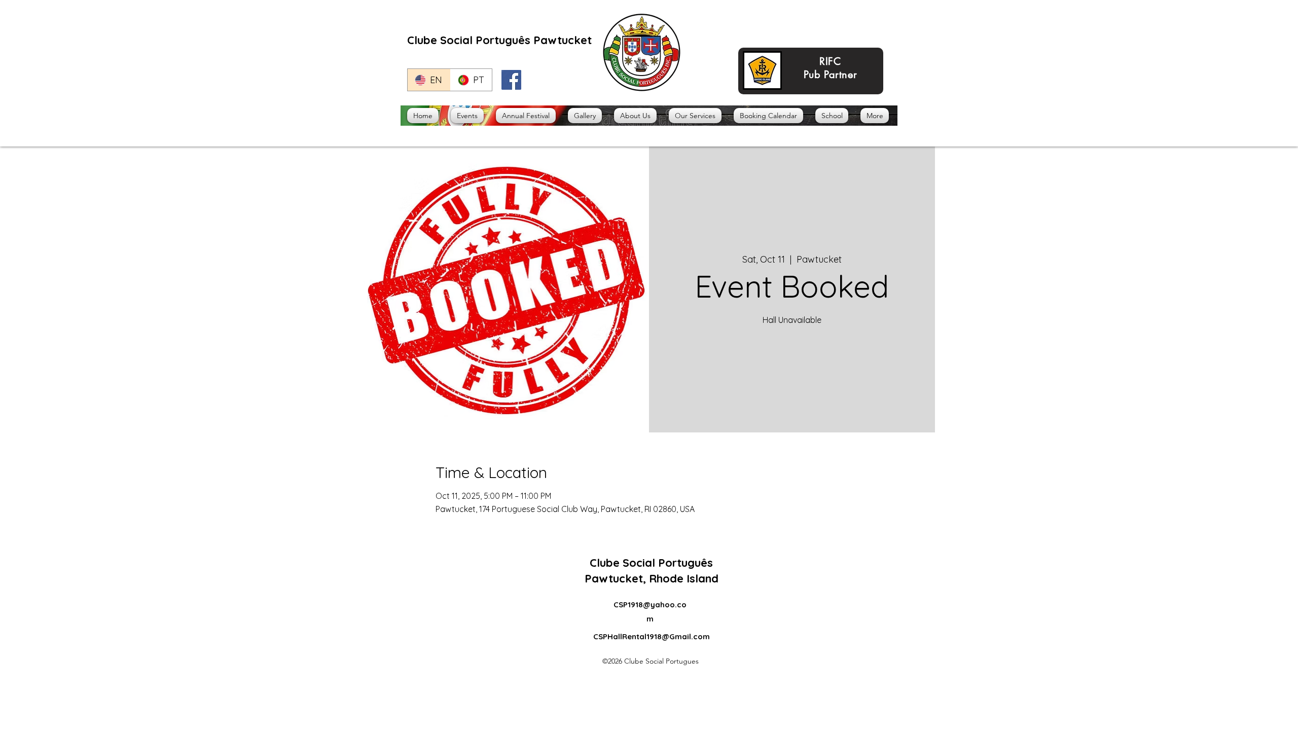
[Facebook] (511, 80)
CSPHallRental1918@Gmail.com (651, 636)
